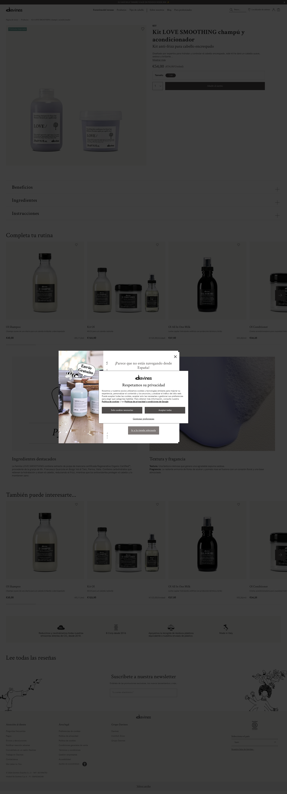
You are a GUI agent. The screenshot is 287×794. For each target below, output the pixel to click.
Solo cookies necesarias (122, 410)
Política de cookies (110, 401)
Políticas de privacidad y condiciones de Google (146, 401)
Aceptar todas (165, 410)
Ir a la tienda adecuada (143, 430)
